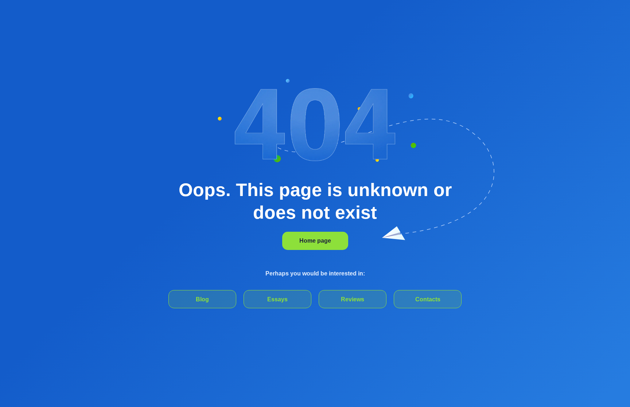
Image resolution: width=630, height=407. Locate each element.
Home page (315, 241)
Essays (277, 299)
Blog (202, 299)
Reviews (352, 299)
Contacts (427, 299)
